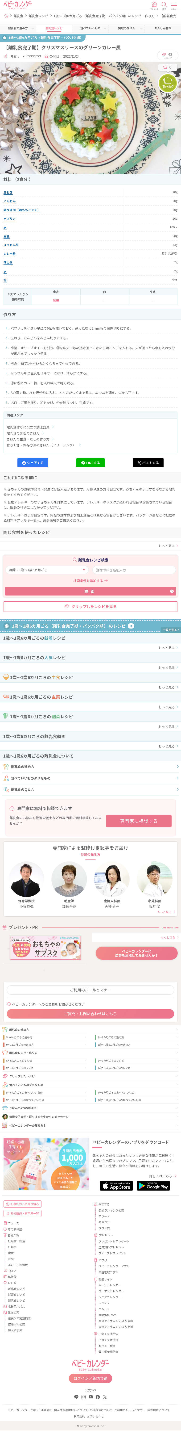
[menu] (174, 6)
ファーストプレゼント (113, 1253)
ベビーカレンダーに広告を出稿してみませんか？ (136, 953)
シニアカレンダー (110, 1297)
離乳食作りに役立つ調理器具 (28, 427)
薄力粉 (8, 262)
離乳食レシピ (38, 15)
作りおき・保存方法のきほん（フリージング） (41, 445)
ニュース (13, 1223)
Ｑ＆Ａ (12, 1271)
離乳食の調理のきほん (23, 433)
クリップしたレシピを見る (94, 606)
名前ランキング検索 (111, 1210)
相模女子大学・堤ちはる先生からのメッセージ (39, 1117)
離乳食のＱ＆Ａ (22, 789)
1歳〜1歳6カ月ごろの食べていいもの (119, 1100)
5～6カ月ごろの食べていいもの (24, 1092)
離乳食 (18, 15)
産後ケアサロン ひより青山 (116, 1321)
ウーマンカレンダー (111, 1291)
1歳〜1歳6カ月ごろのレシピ (114, 1068)
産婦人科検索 (16, 1324)
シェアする (35, 462)
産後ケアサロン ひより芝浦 (116, 1327)
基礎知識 (13, 1235)
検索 (90, 591)
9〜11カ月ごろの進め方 (20, 1044)
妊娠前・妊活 (16, 1241)
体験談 (12, 1277)
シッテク (104, 1303)
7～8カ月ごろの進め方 (111, 1037)
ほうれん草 (11, 245)
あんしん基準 (162, 28)
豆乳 (7, 236)
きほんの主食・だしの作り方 (28, 439)
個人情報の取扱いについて (71, 1410)
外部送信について (101, 1410)
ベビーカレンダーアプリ (114, 1266)
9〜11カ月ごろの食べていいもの (25, 1100)
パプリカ (10, 218)
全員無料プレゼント (111, 1247)
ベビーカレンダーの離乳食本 (27, 1125)
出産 (11, 1253)
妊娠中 (12, 1247)
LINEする (93, 462)
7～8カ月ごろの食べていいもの (116, 1092)
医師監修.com (107, 1315)
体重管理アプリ (108, 1272)
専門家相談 (15, 1229)
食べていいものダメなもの (30, 778)
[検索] (164, 6)
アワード (104, 1216)
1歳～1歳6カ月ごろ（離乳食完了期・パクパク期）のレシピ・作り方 (104, 15)
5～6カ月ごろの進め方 (19, 1037)
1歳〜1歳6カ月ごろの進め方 (114, 1044)
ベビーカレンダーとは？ (23, 1410)
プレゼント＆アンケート (114, 1241)
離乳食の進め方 (22, 766)
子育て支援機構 (108, 1340)
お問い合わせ (95, 1416)
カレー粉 (10, 253)
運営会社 (46, 1410)
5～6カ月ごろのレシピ (19, 1060)
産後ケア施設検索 (19, 1318)
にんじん (10, 201)
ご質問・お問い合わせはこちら (90, 1013)
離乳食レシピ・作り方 (23, 1053)
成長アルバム (16, 1306)
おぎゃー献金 (107, 1346)
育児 (11, 1259)
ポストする (150, 462)
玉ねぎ (8, 192)
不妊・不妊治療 (18, 1265)
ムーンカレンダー (110, 1285)
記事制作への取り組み (25, 1204)
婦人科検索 (15, 1330)
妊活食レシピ (16, 1300)
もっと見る (166, 545)
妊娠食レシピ (16, 1294)
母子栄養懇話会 (108, 1352)
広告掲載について (158, 1410)
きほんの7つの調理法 (22, 1108)
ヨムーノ (104, 1309)
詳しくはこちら (160, 1176)
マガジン (104, 1222)
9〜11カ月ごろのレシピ (20, 1068)
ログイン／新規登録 (90, 1378)
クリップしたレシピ (22, 1076)
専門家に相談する (139, 821)
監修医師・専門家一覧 (25, 1213)
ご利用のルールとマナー (90, 990)
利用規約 (79, 1416)
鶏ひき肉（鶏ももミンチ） (22, 210)
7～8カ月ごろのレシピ (111, 1060)
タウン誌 (104, 1228)
